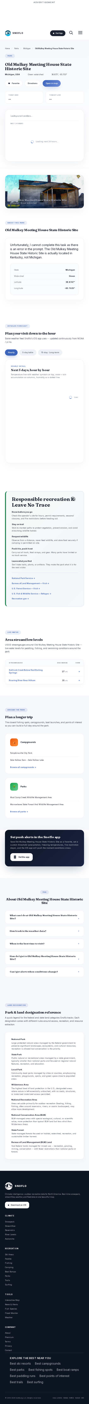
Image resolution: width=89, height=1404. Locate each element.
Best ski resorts (20, 1363)
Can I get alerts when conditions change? (34, 971)
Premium (9, 1337)
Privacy (8, 1346)
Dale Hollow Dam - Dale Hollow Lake (27, 760)
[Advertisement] (44, 15)
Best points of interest (54, 1376)
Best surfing (35, 1382)
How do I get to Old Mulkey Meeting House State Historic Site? (43, 958)
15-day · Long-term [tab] (50, 352)
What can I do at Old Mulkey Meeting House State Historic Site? (43, 917)
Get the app (21, 857)
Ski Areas (9, 1254)
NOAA (65, 1398)
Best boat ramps (68, 1369)
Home (7, 48)
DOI (82, 1398)
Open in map (52, 83)
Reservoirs (10, 1230)
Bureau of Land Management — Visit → (30, 583)
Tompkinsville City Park (21, 753)
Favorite (13, 83)
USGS (59, 1398)
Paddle (8, 1259)
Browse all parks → (19, 812)
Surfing (8, 1284)
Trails (7, 1280)
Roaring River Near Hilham (22, 680)
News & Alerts (11, 1304)
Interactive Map (12, 1300)
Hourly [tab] (11, 352)
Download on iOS (18, 1205)
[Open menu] (80, 33)
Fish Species (11, 1309)
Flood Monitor (11, 1313)
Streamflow (10, 1226)
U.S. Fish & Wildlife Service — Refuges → (31, 594)
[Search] (71, 33)
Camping (9, 1267)
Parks (16, 48)
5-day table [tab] (27, 352)
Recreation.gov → (20, 598)
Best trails (16, 1382)
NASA (77, 1398)
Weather (9, 1317)
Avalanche (9, 1239)
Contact (8, 1350)
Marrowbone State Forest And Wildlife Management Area (37, 804)
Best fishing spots (41, 1369)
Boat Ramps (10, 1271)
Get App (59, 33)
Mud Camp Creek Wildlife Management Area (31, 797)
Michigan (27, 48)
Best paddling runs (22, 1376)
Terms (8, 1341)
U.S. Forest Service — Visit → (26, 588)
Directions (32, 83)
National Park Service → (23, 578)
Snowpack (9, 1222)
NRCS (71, 1398)
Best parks (17, 1369)
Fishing (8, 1263)
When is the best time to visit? (27, 943)
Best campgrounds (48, 1363)
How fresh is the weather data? (28, 931)
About (7, 1333)
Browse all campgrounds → (23, 767)
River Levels (10, 1234)
